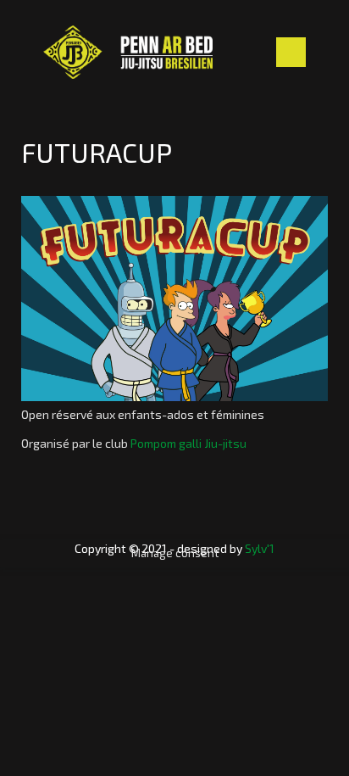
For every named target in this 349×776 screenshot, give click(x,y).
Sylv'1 (259, 548)
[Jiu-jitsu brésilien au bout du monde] (128, 52)
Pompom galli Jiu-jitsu (188, 443)
